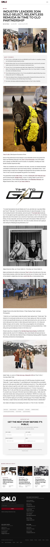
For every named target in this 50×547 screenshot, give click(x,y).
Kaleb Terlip (19, 175)
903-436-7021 (29, 504)
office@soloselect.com (30, 506)
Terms (18, 542)
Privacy (14, 542)
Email (26, 438)
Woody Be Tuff (29, 375)
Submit (12, 508)
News (5, 8)
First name (8, 432)
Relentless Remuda (36, 179)
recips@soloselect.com (30, 532)
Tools (2, 542)
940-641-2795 (29, 509)
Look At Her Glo (27, 276)
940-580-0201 (4, 532)
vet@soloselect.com (30, 510)
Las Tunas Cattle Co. (24, 181)
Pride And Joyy (41, 175)
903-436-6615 (29, 513)
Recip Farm (28, 524)
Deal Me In (25, 445)
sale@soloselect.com (30, 519)
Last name (27, 432)
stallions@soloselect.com (31, 515)
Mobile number (9, 438)
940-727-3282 (29, 518)
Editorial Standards (8, 542)
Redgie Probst (18, 177)
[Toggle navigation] (47, 2)
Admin (21, 542)
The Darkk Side (36, 213)
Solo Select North (5, 524)
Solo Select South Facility (32, 497)
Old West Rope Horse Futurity (29, 331)
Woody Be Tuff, (33, 175)
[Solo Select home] (4, 2)
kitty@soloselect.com (5, 533)
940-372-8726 (29, 531)
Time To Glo (6, 154)
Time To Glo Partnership (28, 159)
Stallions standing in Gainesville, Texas (8, 511)
